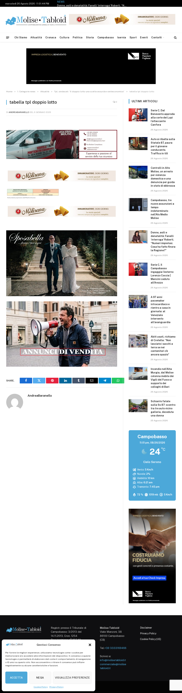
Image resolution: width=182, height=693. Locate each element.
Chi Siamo (20, 37)
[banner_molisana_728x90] (61, 181)
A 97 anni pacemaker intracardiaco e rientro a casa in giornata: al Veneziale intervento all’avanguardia (161, 309)
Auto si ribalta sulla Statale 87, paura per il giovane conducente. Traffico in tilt (163, 146)
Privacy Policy (56, 687)
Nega (40, 677)
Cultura (64, 37)
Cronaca (50, 37)
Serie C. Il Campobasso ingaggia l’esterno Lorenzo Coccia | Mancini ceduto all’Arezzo (162, 273)
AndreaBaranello (19, 112)
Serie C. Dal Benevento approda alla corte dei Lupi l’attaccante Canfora (163, 117)
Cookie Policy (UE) (150, 639)
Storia (90, 37)
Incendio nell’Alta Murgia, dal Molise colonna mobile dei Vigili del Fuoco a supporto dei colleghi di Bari (162, 378)
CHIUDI (175, 667)
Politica (77, 37)
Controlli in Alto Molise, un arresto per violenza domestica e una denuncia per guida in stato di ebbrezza (163, 176)
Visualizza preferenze (72, 677)
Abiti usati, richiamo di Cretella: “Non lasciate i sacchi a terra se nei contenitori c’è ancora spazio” (163, 345)
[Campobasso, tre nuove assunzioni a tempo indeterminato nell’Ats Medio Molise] (138, 204)
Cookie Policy (41, 687)
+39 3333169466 (115, 647)
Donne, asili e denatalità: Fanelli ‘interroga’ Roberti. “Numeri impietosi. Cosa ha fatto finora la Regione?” (92, 5)
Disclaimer (146, 627)
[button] (90, 645)
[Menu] (7, 37)
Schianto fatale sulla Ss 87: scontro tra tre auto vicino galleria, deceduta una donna (163, 408)
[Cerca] (175, 38)
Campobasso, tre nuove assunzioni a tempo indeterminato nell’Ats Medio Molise (162, 209)
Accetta (16, 677)
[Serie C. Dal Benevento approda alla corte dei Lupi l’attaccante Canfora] (138, 114)
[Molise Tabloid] (40, 20)
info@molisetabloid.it (113, 660)
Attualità (36, 37)
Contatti (156, 37)
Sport (133, 37)
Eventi (144, 37)
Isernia (121, 37)
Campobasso (105, 37)
